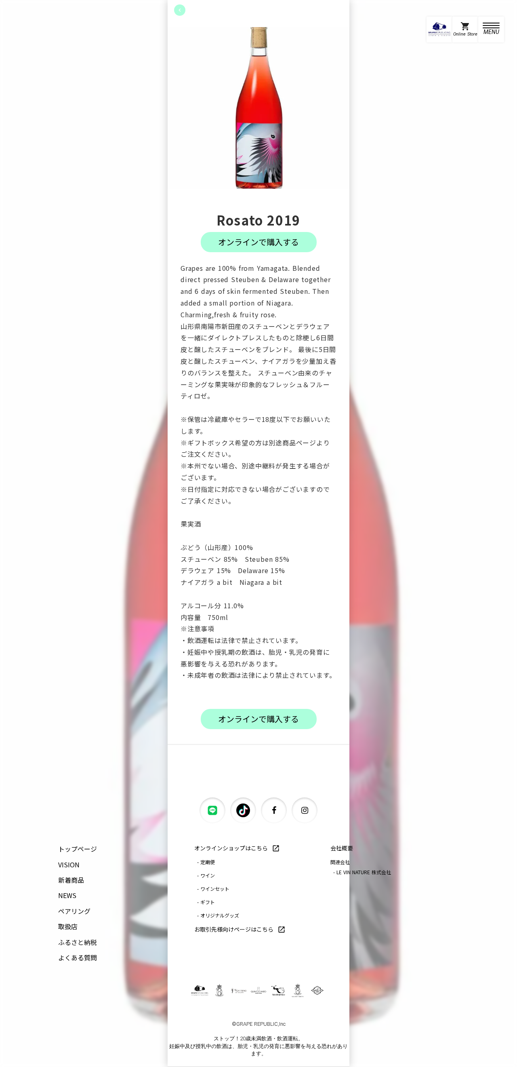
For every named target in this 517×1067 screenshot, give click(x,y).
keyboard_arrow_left (180, 10)
